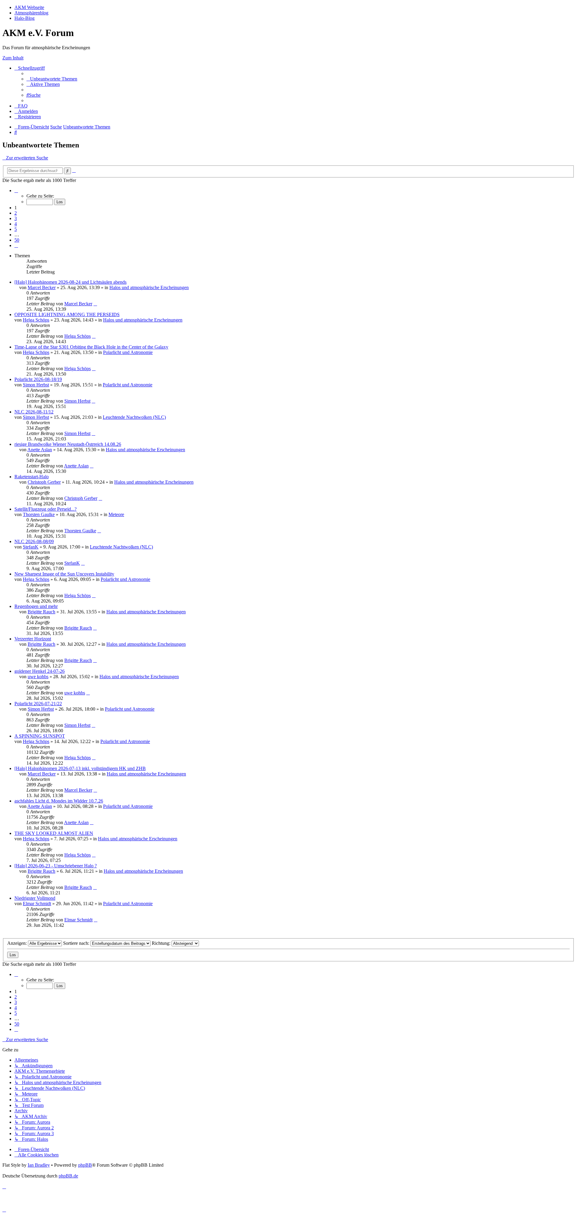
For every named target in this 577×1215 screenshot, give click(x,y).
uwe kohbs (38, 676)
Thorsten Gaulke (39, 514)
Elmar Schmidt (37, 903)
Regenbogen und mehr (36, 606)
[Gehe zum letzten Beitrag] (95, 303)
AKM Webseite (29, 7)
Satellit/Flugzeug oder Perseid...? (45, 509)
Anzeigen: (17, 943)
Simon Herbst (36, 384)
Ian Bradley (39, 1165)
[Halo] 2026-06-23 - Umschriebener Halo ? (55, 865)
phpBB (85, 1165)
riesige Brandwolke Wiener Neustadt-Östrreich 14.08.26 (67, 444)
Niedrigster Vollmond (34, 898)
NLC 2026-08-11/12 (33, 411)
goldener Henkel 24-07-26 (39, 671)
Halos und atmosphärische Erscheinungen (149, 287)
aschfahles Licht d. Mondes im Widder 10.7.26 (58, 800)
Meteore (116, 514)
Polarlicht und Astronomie (128, 352)
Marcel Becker (42, 287)
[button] (16, 190)
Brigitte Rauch (41, 611)
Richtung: (162, 943)
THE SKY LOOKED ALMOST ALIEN (53, 833)
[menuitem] (51, 78)
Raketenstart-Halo (31, 476)
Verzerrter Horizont (32, 638)
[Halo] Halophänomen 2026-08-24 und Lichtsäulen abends (70, 282)
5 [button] (15, 229)
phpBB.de (68, 1175)
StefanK (30, 546)
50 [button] (16, 240)
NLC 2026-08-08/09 (34, 541)
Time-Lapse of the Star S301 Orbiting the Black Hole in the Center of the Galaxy (91, 346)
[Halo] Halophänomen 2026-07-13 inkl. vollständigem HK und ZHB (80, 768)
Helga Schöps (36, 319)
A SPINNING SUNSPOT (39, 736)
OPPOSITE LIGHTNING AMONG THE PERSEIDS (67, 314)
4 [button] (15, 223)
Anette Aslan (39, 449)
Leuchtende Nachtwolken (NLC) (134, 417)
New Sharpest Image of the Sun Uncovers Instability (64, 573)
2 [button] (15, 213)
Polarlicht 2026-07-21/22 (38, 703)
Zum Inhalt (12, 57)
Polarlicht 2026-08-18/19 (38, 379)
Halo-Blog (24, 18)
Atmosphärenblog (31, 12)
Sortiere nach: (76, 943)
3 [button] (15, 218)
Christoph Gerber (44, 482)
